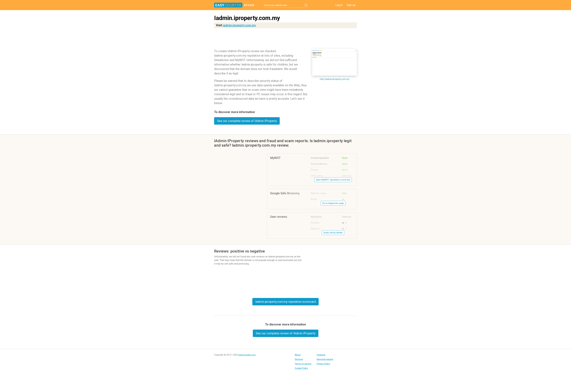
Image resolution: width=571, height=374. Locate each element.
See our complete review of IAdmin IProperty (247, 121)
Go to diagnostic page (333, 203)
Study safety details (333, 232)
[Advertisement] (285, 39)
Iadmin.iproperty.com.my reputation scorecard (285, 301)
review (249, 5)
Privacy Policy (323, 363)
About (298, 355)
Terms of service (303, 363)
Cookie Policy (301, 368)
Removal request (325, 359)
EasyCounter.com (247, 355)
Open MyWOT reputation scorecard (333, 179)
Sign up (351, 5)
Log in (339, 5)
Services (299, 359)
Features (321, 355)
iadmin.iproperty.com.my (239, 25)
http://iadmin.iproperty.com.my (334, 79)
